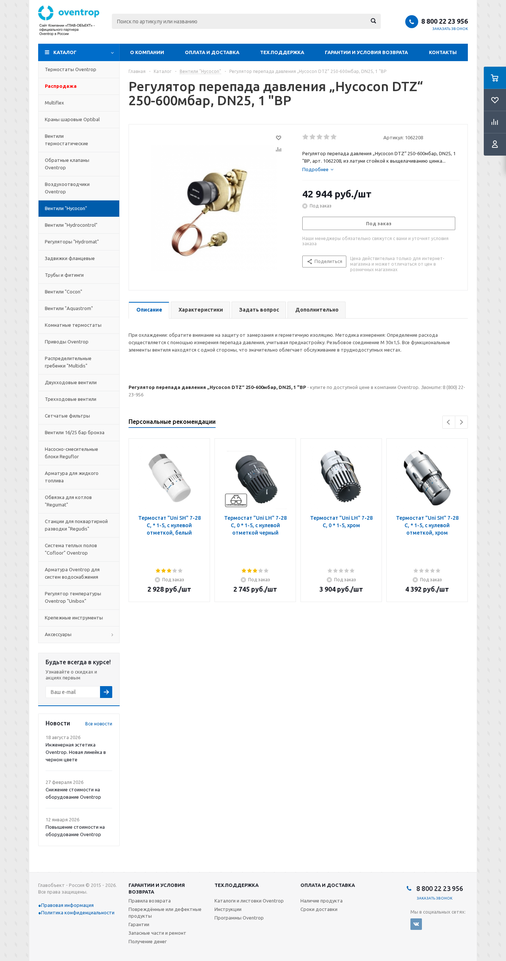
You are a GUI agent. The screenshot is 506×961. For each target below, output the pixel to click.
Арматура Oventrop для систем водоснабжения (72, 573)
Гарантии (139, 924)
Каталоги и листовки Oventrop (249, 900)
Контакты (443, 52)
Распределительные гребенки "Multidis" (68, 362)
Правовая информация (67, 905)
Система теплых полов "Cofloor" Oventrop (71, 549)
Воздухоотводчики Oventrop (67, 188)
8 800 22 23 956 (444, 21)
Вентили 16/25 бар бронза (74, 432)
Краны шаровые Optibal (72, 119)
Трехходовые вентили (70, 399)
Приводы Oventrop (67, 341)
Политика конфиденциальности (77, 912)
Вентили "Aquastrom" (69, 308)
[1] (305, 137)
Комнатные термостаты (73, 324)
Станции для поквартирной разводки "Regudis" (76, 525)
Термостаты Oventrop (70, 69)
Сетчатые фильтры (67, 415)
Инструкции (228, 909)
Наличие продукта (321, 900)
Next (461, 422)
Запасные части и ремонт (157, 932)
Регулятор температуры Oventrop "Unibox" (73, 597)
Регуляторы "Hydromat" (72, 241)
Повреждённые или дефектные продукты (165, 912)
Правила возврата (150, 900)
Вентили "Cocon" (63, 291)
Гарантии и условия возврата (366, 52)
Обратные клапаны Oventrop (67, 163)
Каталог (65, 52)
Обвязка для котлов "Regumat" (68, 501)
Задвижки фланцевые (70, 258)
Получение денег (148, 941)
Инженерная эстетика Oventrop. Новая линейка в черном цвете (76, 752)
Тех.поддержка (282, 52)
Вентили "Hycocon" (66, 208)
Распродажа (61, 86)
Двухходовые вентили (71, 382)
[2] (312, 137)
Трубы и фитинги (64, 274)
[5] (333, 137)
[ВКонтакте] (416, 924)
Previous (449, 422)
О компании (147, 52)
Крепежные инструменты (74, 617)
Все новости (98, 723)
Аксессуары (58, 634)
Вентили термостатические (66, 139)
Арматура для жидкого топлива (72, 476)
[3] (319, 137)
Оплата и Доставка (212, 52)
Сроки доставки (318, 909)
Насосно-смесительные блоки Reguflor (71, 452)
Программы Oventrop (239, 917)
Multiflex (54, 102)
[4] (326, 137)
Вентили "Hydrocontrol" (71, 224)
